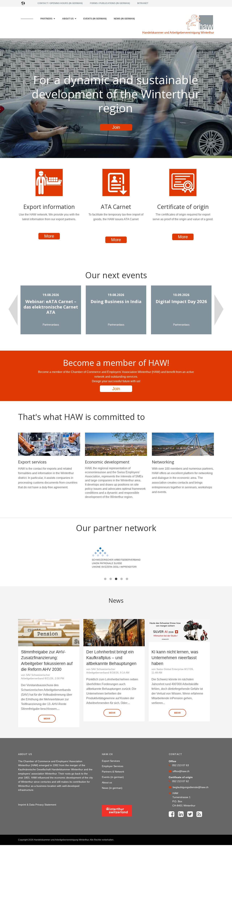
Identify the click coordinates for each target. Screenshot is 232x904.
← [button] (2, 560)
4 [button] (121, 579)
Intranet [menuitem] (142, 3)
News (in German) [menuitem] (124, 18)
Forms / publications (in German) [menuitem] (110, 3)
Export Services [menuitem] (111, 760)
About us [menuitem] (68, 18)
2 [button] (110, 579)
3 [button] (116, 579)
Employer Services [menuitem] (112, 766)
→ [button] (230, 560)
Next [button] (218, 310)
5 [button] (127, 579)
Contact (205, 840)
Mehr (47, 719)
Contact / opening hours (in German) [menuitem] (60, 3)
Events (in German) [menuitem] (95, 18)
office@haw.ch (181, 771)
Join (116, 127)
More (49, 236)
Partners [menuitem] (46, 18)
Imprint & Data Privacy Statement (37, 804)
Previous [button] (13, 310)
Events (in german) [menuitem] (113, 777)
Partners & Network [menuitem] (113, 771)
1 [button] (105, 579)
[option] (50, 309)
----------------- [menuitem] (27, 18)
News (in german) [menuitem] (112, 787)
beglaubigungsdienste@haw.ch (190, 787)
